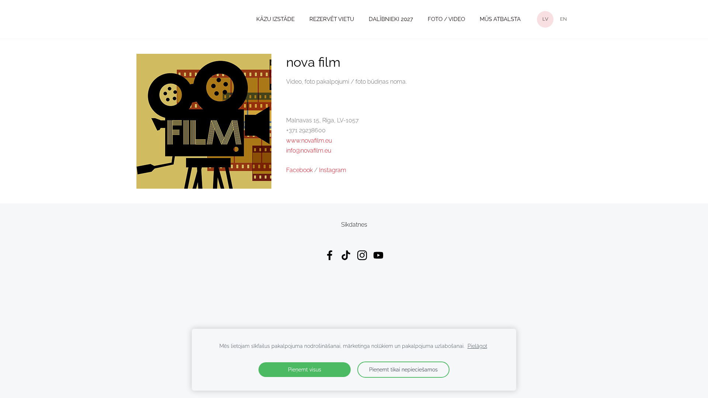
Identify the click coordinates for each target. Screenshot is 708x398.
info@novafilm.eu (308, 150)
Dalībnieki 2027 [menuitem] (391, 19)
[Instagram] (362, 255)
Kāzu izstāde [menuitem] (275, 19)
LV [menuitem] (545, 19)
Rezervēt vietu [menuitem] (331, 19)
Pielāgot (477, 346)
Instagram (332, 170)
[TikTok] (346, 255)
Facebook (299, 170)
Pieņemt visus (304, 369)
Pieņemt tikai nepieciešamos (403, 369)
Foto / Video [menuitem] (446, 19)
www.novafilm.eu (309, 140)
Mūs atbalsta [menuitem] (500, 19)
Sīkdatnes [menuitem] (354, 224)
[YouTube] (378, 255)
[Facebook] (329, 255)
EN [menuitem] (563, 19)
